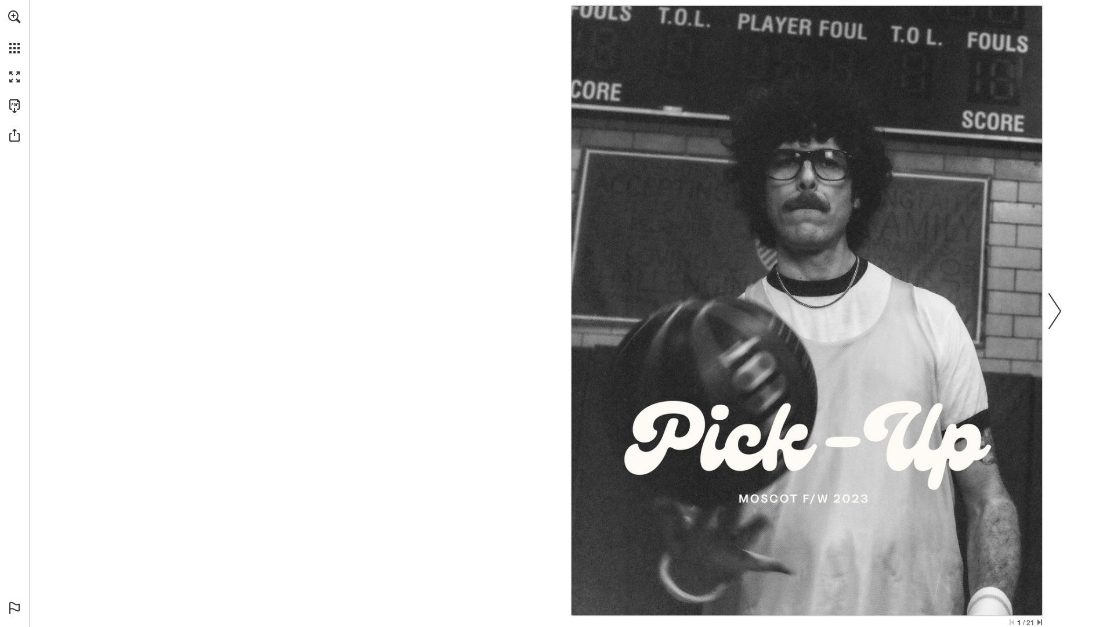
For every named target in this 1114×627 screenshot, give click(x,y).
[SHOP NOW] (807, 451)
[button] (14, 16)
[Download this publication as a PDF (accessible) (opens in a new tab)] (14, 106)
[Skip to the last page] (1039, 622)
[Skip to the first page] (1012, 622)
